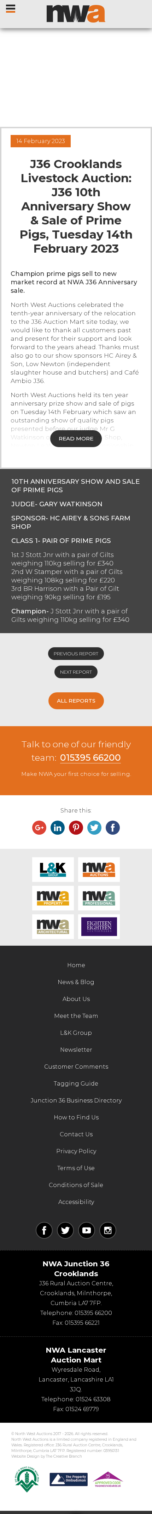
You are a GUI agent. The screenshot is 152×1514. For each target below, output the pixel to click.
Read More (76, 438)
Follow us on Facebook (44, 1230)
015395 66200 (90, 757)
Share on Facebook (113, 828)
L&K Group (53, 869)
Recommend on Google (39, 828)
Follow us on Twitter (65, 1230)
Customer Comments (76, 1066)
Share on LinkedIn (58, 828)
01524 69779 (82, 1409)
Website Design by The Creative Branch (46, 1456)
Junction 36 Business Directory (76, 1100)
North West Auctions (76, 14)
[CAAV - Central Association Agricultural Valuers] (27, 1479)
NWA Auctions (99, 869)
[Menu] (11, 7)
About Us (76, 999)
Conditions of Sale (76, 1185)
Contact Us (76, 1134)
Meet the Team (76, 1016)
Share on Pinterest (76, 828)
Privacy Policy (76, 1151)
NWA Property (53, 898)
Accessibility (76, 1202)
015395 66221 (82, 1323)
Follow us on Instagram (108, 1230)
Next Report (76, 672)
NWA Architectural (53, 926)
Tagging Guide (76, 1083)
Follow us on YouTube (86, 1230)
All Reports (76, 700)
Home (76, 965)
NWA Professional (99, 898)
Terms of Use (76, 1168)
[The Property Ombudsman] (86, 1479)
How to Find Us (76, 1117)
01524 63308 (93, 1399)
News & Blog (76, 982)
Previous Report (76, 653)
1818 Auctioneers (99, 926)
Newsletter (76, 1049)
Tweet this (94, 828)
